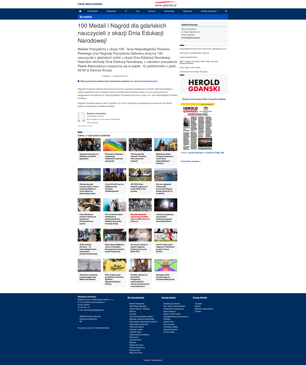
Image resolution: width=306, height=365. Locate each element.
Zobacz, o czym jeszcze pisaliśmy (94, 135)
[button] (226, 11)
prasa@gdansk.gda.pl (191, 37)
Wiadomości (111, 11)
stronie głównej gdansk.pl (146, 81)
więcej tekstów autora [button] (85, 126)
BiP (81, 321)
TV (126, 11)
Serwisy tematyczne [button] (209, 11)
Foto (137, 11)
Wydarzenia (187, 11)
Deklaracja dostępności (88, 319)
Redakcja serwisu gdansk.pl (90, 316)
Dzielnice (151, 11)
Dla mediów (86, 16)
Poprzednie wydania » (191, 161)
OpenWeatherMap (102, 328)
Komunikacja (169, 11)
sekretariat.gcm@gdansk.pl (93, 310)
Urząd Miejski (92, 11)
